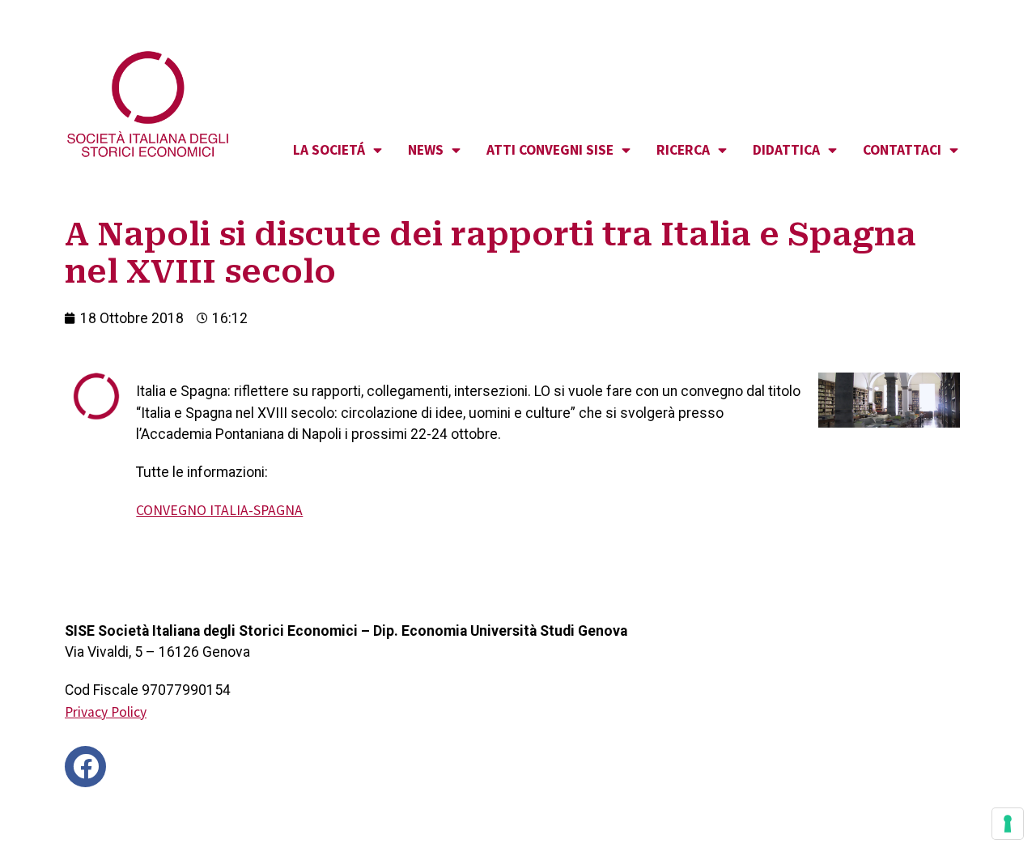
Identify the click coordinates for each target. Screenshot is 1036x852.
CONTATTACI (902, 150)
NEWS (426, 150)
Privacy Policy (105, 712)
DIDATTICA (786, 150)
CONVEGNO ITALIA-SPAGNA (219, 510)
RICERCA (683, 150)
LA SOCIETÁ (329, 150)
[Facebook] (85, 766)
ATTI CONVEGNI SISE (550, 150)
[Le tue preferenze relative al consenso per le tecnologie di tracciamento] (1007, 823)
